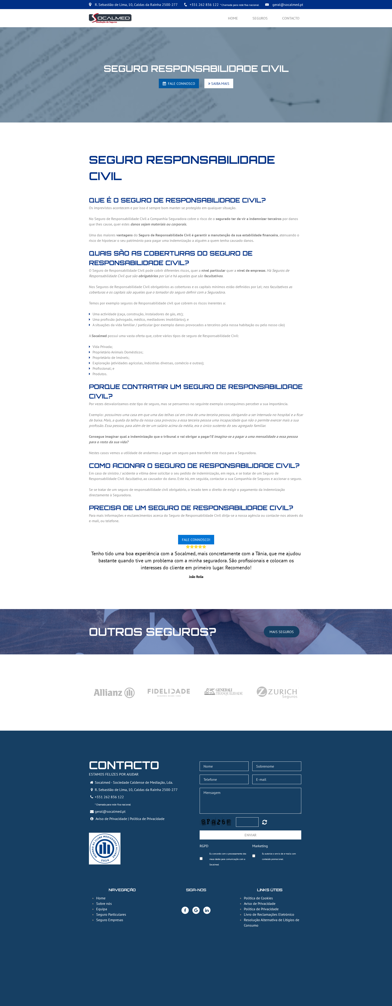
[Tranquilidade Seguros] (223, 692)
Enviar (251, 835)
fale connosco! (196, 539)
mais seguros (282, 631)
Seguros (260, 18)
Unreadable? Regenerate (264, 822)
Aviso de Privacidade (111, 818)
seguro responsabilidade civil (196, 68)
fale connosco (180, 83)
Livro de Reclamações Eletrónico (269, 914)
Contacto (290, 18)
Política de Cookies (258, 898)
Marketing (260, 846)
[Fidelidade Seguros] (168, 692)
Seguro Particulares (111, 914)
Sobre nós (104, 903)
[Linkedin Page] (207, 910)
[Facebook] (185, 910)
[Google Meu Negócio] (196, 910)
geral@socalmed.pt (287, 4)
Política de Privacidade (147, 818)
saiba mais (219, 83)
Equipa (101, 909)
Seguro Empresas (109, 920)
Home (233, 18)
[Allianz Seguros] (114, 692)
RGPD (204, 846)
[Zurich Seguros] (277, 692)
